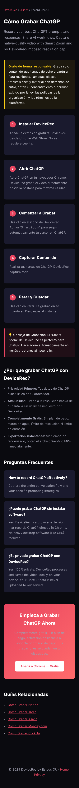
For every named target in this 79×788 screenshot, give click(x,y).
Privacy (39, 775)
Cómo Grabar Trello (22, 712)
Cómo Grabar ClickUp (24, 733)
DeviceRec (10, 9)
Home (64, 769)
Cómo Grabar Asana (22, 719)
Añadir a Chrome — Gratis (40, 666)
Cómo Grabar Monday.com (27, 726)
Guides (24, 9)
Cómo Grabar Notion (23, 705)
